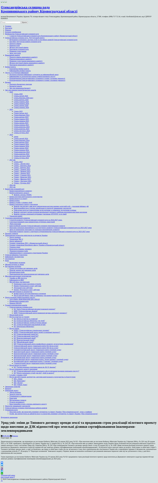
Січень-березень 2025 (21, 115)
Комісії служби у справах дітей (20, 202)
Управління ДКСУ (16, 239)
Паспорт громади (11, 233)
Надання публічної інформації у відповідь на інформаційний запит (34, 74)
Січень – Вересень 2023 (22, 177)
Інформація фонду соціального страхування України (28, 253)
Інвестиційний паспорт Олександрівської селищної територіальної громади (37, 226)
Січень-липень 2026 (21, 105)
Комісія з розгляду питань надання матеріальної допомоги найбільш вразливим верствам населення (50, 212)
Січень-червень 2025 (21, 121)
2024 (11, 135)
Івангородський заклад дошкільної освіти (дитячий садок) (35, 352)
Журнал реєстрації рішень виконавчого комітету (27, 63)
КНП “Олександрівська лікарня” (26, 311)
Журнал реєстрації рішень (18, 47)
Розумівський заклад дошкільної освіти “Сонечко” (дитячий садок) (38, 361)
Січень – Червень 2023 (22, 171)
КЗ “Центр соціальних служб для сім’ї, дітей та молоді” (34, 373)
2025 (11, 109)
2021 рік (12, 187)
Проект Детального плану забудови (27, 290)
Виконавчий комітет (12, 55)
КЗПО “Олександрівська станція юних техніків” (31, 330)
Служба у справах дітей (18, 375)
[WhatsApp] (79, 473)
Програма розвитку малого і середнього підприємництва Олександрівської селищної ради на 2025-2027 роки (49, 231)
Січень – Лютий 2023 (21, 164)
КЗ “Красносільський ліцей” (24, 340)
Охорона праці (14, 247)
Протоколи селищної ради (19, 49)
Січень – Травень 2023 (22, 169)
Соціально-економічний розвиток (17, 218)
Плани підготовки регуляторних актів (23, 268)
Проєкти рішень (15, 43)
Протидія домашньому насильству (17, 406)
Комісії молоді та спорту (18, 199)
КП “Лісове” (18, 383)
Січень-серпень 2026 (21, 107)
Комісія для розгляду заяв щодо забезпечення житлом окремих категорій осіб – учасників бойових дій (51, 206)
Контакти (8, 28)
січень (16, 136)
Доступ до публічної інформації (16, 73)
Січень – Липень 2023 (22, 173)
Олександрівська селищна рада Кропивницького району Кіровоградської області (39, 9)
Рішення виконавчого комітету (20, 59)
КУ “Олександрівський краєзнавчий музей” (30, 324)
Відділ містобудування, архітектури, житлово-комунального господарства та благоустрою (42, 377)
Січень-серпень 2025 (21, 125)
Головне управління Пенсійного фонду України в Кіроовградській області (36, 245)
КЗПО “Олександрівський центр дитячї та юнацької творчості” (37, 332)
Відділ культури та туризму (19, 317)
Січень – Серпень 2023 (22, 175)
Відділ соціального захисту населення (23, 369)
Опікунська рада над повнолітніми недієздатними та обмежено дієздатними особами (45, 210)
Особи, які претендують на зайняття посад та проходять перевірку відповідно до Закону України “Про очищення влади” (53, 414)
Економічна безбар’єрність (19, 69)
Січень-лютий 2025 (21, 113)
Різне (7, 261)
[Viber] (79, 469)
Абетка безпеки (15, 392)
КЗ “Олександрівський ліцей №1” (26, 334)
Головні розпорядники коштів (16, 305)
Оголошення (10, 259)
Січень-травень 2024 (21, 144)
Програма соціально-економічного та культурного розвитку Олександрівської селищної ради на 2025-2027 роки (50, 228)
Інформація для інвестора (14, 257)
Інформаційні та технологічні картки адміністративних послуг (32, 76)
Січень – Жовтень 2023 (22, 179)
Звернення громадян (12, 386)
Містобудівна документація (19, 282)
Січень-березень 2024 (21, 140)
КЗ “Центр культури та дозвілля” (26, 319)
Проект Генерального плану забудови (27, 286)
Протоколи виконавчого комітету (21, 65)
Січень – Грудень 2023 (22, 183)
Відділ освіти (14, 328)
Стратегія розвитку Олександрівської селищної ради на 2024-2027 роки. (35, 220)
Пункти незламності (16, 402)
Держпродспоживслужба (18, 251)
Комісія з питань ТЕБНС (23, 195)
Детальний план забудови (23, 288)
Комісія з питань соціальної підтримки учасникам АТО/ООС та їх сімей (40, 214)
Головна (8, 26)
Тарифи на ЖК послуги (18, 278)
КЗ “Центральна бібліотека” (24, 326)
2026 (11, 92)
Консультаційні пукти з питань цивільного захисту (28, 404)
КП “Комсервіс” (20, 381)
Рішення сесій (14, 45)
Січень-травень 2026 (21, 102)
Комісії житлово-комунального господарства (25, 197)
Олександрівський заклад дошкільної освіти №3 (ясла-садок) (36, 346)
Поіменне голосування (17, 51)
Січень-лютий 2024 (21, 138)
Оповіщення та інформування (20, 396)
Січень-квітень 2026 (21, 100)
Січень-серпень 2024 (21, 150)
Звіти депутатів (15, 53)
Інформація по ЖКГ (16, 280)
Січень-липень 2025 (21, 123)
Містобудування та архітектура (20, 292)
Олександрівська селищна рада (20, 307)
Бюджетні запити (15, 86)
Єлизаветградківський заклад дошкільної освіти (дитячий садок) (37, 350)
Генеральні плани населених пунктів (27, 284)
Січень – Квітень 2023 (22, 168)
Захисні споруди (15, 394)
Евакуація (13, 398)
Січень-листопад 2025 (22, 131)
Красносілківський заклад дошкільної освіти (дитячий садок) (36, 354)
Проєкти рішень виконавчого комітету (23, 57)
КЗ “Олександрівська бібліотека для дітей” (29, 321)
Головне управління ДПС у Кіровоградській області (28, 243)
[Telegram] (79, 471)
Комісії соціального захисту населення (23, 204)
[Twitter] (79, 465)
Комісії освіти (14, 200)
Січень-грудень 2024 (21, 158)
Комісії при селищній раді (14, 189)
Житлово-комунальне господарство (18, 276)
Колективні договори (17, 262)
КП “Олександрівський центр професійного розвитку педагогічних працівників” (44, 344)
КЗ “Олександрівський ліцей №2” (26, 336)
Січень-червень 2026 (21, 104)
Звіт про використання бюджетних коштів (20, 90)
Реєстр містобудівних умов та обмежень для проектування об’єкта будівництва (43, 295)
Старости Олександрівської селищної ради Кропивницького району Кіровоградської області (43, 36)
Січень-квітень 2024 (21, 142)
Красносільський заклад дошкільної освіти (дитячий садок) (35, 355)
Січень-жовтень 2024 (21, 154)
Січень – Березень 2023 (22, 166)
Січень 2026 (18, 94)
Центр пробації (15, 237)
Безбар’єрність (10, 67)
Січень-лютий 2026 (21, 96)
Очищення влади (11, 410)
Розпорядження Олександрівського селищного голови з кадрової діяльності (37, 78)
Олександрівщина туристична (16, 255)
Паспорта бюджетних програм (20, 84)
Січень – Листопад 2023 (22, 181)
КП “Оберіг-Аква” (20, 385)
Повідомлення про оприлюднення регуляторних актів (29, 274)
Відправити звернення (9, 417)
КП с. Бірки (18, 379)
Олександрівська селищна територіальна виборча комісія (26, 408)
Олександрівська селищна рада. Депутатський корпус (25, 38)
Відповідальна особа (17, 272)
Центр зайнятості (15, 241)
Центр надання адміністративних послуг (20, 297)
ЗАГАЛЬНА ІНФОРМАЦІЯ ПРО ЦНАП (24, 299)
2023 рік (12, 160)
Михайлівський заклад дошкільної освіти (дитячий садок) (35, 357)
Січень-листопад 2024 (22, 156)
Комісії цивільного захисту (19, 193)
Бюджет (8, 82)
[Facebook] (79, 462)
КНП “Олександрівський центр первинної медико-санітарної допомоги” (40, 313)
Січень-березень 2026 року (23, 98)
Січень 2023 (18, 162)
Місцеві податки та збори (14, 264)
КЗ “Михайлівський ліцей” (24, 342)
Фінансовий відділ (16, 315)
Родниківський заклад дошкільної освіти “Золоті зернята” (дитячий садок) (41, 359)
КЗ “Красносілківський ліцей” (25, 338)
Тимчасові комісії (15, 216)
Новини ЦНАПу (15, 303)
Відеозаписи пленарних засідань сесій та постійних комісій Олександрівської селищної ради (43, 40)
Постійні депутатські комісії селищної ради (25, 42)
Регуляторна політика (13, 266)
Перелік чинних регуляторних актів (22, 270)
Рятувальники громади (17, 400)
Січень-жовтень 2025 (21, 129)
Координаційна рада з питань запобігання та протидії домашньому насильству (42, 208)
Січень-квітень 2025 (21, 117)
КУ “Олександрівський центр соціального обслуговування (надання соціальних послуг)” (46, 371)
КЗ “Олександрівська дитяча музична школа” (30, 323)
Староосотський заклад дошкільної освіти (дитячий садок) (35, 363)
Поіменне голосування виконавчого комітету (26, 61)
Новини (8, 30)
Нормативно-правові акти (19, 301)
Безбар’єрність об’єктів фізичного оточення (30, 293)
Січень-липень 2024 (21, 148)
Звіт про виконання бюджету (20, 88)
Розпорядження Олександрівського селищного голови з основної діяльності (37, 80)
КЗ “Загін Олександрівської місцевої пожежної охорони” (34, 309)
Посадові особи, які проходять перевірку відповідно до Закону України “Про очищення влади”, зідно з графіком (50, 412)
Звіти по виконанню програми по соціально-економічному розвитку (34, 230)
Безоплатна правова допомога (20, 249)
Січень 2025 (18, 111)
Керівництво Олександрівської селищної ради (22, 34)
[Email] (79, 467)
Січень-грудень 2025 (21, 133)
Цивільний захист (11, 390)
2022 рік (12, 185)
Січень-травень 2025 (21, 119)
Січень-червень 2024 (21, 146)
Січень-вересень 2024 (22, 152)
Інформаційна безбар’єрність (20, 71)
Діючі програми (15, 224)
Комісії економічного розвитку (20, 191)
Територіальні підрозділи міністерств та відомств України (26, 235)
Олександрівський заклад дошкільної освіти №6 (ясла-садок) (36, 348)
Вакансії (8, 388)
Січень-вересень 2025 (22, 127)
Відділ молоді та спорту (18, 365)
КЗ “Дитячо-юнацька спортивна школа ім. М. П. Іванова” (35, 367)
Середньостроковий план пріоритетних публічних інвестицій (32, 222)
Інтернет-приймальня (13, 32)
